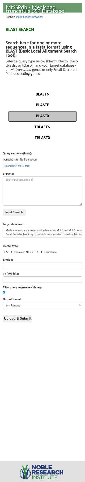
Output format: (12, 299)
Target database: (13, 224)
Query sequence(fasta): (17, 153)
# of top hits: (11, 273)
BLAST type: (11, 246)
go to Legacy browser (29, 17)
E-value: (8, 259)
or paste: (8, 173)
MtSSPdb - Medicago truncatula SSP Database (35, 8)
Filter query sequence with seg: (22, 287)
